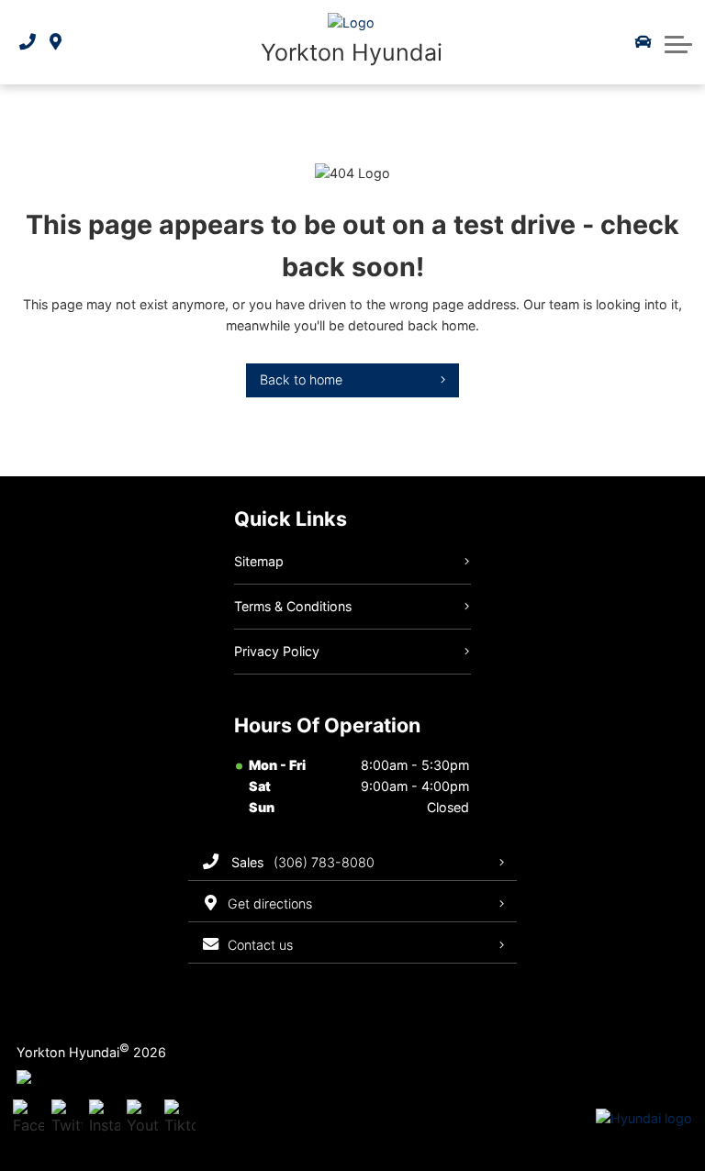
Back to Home (301, 379)
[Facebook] (28, 1118)
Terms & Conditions (293, 606)
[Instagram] (104, 1118)
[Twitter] (67, 1118)
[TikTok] (180, 1118)
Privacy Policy (276, 651)
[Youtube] (142, 1118)
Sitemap (259, 561)
